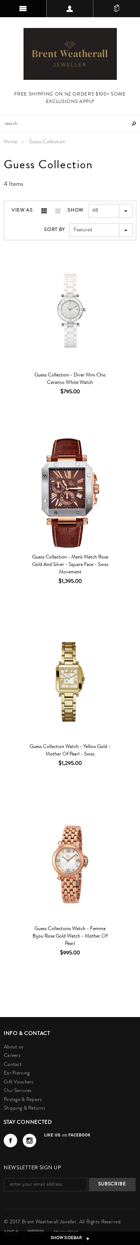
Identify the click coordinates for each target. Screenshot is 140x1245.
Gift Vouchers (19, 1082)
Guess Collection (47, 142)
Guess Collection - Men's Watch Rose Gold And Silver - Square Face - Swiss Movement (70, 565)
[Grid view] (44, 210)
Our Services (17, 1091)
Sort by (54, 230)
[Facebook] (10, 1140)
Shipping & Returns (24, 1108)
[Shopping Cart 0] (116, 8)
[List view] (57, 210)
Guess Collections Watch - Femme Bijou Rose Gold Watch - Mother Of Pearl (70, 936)
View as (22, 210)
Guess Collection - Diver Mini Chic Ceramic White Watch (70, 379)
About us (13, 1047)
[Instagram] (29, 1140)
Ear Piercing (16, 1073)
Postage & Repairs (23, 1099)
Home (10, 142)
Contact (13, 1064)
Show (76, 210)
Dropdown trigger (70, 8)
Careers (12, 1055)
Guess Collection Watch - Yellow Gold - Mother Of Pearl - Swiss (70, 750)
